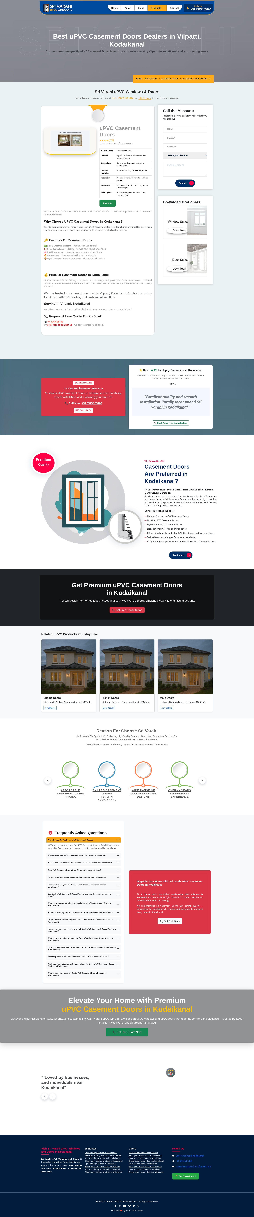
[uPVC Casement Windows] (127, 623)
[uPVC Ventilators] (127, 627)
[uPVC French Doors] (127, 620)
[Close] (157, 579)
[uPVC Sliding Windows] (127, 614)
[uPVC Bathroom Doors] (127, 617)
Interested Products (106, 609)
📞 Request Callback (127, 637)
